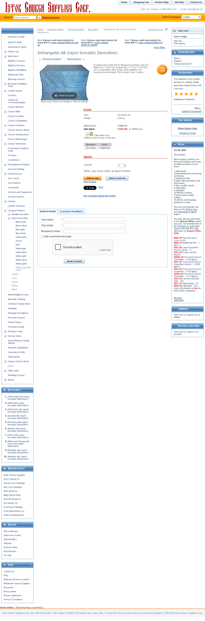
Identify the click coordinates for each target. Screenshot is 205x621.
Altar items (13, 56)
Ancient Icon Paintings (14, 483)
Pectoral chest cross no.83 (185, 239)
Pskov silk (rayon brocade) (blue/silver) (18, 436)
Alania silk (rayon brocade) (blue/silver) (18, 404)
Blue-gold (20, 229)
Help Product (89, 181)
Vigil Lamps (13, 370)
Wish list (178, 41)
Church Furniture (16, 125)
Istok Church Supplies (14, 475)
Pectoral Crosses (16, 317)
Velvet (15, 285)
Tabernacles (14, 357)
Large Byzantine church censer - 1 (186, 248)
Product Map (162, 2)
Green (19, 241)
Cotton (15, 274)
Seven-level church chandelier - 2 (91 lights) (187, 270)
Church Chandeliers (17, 121)
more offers (159, 47)
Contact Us (196, 2)
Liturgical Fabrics (55, 29)
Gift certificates (11, 531)
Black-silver (21, 225)
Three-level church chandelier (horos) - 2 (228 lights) (187, 264)
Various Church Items (18, 361)
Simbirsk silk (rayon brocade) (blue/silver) (18, 457)
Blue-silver (93, 29)
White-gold (21, 256)
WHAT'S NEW (15, 42)
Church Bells (14, 111)
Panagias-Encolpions (18, 313)
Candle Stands (15, 91)
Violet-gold (21, 248)
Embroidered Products (19, 164)
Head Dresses (15, 173)
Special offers (10, 539)
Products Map (10, 547)
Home (40, 29)
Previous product (49, 59)
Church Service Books (19, 130)
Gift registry (179, 43)
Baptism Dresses (16, 65)
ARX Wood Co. (11, 491)
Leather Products (16, 206)
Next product (76, 59)
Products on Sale (16, 37)
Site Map (179, 2)
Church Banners (16, 107)
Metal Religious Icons (18, 294)
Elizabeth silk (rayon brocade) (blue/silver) (18, 451)
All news (178, 298)
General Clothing (16, 169)
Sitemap (7, 543)
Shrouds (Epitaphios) (18, 347)
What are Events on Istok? (16, 579)
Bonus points (10, 591)
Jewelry (12, 201)
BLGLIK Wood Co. (12, 499)
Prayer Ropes (15, 322)
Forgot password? (183, 64)
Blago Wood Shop (12, 495)
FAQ (6, 575)
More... (198, 108)
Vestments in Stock (17, 47)
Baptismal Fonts (16, 74)
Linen (14, 278)
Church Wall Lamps (17, 139)
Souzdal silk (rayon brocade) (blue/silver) (18, 417)
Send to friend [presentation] (47, 211)
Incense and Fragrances (20, 192)
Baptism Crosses (16, 61)
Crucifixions (13, 160)
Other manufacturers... (15, 515)
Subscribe (179, 300)
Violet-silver (21, 252)
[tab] (47, 212)
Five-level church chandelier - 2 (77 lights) (187, 275)
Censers (12, 95)
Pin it (100, 187)
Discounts (8, 587)
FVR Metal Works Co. (14, 511)
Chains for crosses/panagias (16, 101)
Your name (47, 219)
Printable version (156, 29)
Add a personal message (57, 236)
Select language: (171, 17)
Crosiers (12, 155)
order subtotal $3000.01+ (150, 42)
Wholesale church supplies (17, 583)
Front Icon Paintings (13, 507)
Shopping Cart (141, 2)
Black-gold (21, 222)
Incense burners (16, 196)
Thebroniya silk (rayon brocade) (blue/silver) (18, 397)
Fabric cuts (13, 51)
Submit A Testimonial (191, 111)
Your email (47, 225)
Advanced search (50, 17)
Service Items (14, 336)
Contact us (9, 571)
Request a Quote (187, 133)
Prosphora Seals (16, 327)
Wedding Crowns (16, 375)
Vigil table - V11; (190, 286)
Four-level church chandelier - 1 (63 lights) (187, 258)
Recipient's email (50, 231)
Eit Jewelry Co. (11, 503)
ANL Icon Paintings (13, 487)
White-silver (21, 260)
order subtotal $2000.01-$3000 (94, 43)
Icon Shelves (14, 183)
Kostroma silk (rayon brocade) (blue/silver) (18, 423)
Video (10, 366)
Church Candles (16, 116)
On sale (7, 555)
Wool (14, 289)
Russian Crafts (15, 331)
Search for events (12, 535)
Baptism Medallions (17, 70)
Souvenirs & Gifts (16, 352)
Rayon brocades (76, 29)
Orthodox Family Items (19, 304)
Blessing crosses (16, 79)
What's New (191, 209)
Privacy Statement (12, 595)
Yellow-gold (21, 263)
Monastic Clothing (16, 299)
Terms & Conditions (13, 599)
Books (11, 380)
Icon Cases (13, 178)
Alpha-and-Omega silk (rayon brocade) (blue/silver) (18, 443)
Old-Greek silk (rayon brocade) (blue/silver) (18, 410)
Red (18, 244)
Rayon (15, 282)
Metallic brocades (20, 214)
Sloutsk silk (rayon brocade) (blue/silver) (18, 429)
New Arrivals (10, 551)
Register (178, 61)
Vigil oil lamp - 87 (190, 283)
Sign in (177, 58)
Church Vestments (17, 144)
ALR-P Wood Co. (12, 479)
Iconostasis (13, 187)
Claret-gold (21, 237)
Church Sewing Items (18, 134)
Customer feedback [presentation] (71, 211)
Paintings (12, 308)
